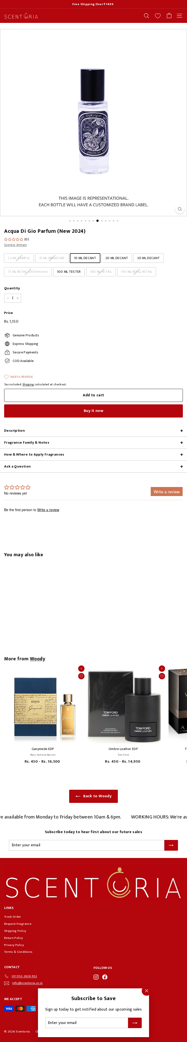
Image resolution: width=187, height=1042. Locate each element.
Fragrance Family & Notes (26, 442)
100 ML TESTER (69, 271)
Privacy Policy (14, 945)
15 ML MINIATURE (52, 258)
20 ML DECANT (116, 258)
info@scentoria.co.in (27, 983)
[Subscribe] (135, 1023)
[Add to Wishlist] (81, 676)
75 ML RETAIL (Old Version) (28, 271)
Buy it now (93, 411)
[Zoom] (179, 209)
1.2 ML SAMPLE (19, 258)
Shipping (28, 384)
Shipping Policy (15, 931)
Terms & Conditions (18, 951)
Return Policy (13, 938)
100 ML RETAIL (101, 271)
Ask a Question (17, 466)
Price (8, 313)
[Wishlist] (157, 15)
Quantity (12, 288)
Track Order (12, 916)
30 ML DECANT (148, 258)
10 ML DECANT (85, 258)
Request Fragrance (17, 923)
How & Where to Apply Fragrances (34, 454)
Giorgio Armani (15, 245)
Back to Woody (97, 796)
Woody (37, 659)
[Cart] (169, 16)
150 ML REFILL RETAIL (136, 271)
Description (14, 431)
